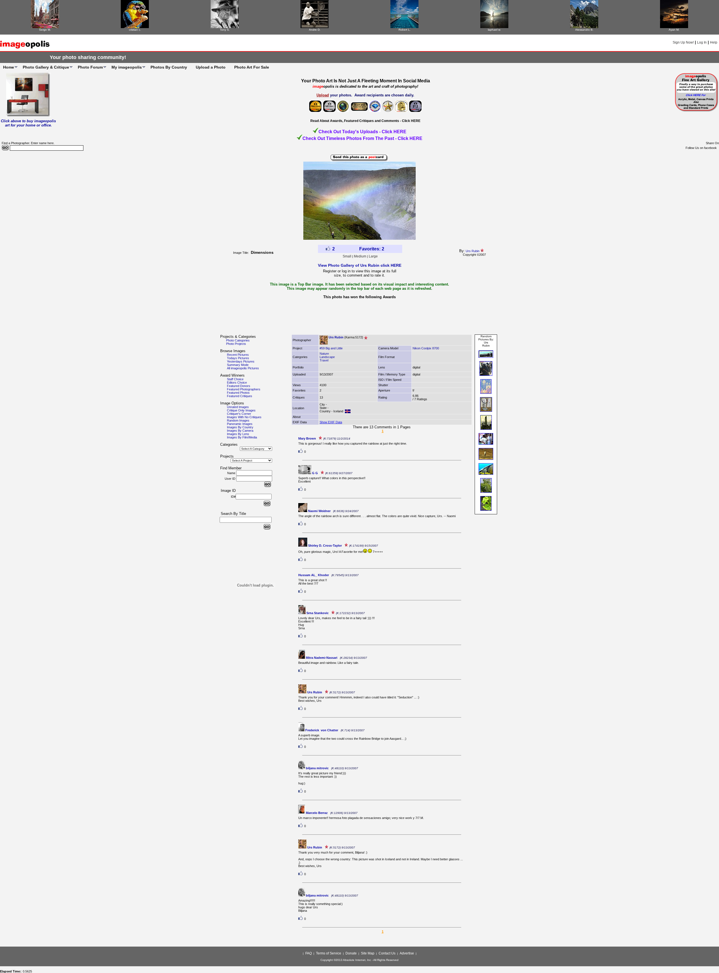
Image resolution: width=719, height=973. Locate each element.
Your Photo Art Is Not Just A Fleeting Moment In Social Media (365, 80)
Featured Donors (238, 386)
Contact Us (387, 953)
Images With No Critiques (244, 417)
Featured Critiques (239, 396)
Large (373, 256)
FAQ (308, 953)
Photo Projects (236, 343)
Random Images (238, 420)
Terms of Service (328, 953)
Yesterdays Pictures (240, 361)
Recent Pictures (238, 354)
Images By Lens (238, 434)
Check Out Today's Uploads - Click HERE (362, 131)
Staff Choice (235, 379)
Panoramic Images (239, 424)
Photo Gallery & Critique (46, 67)
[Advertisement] (359, 318)
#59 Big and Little (331, 348)
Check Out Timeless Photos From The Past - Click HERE (362, 138)
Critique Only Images (241, 410)
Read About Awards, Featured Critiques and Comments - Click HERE (365, 121)
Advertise (407, 953)
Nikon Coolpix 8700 (426, 348)
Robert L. (405, 29)
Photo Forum (90, 67)
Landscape (327, 357)
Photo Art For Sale (251, 67)
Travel (324, 360)
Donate (351, 953)
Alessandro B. (584, 29)
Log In (702, 42)
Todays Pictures (238, 358)
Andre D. (314, 29)
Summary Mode (238, 364)
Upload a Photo (211, 67)
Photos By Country (169, 67)
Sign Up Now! (683, 42)
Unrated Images (238, 407)
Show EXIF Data (331, 422)
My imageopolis (127, 67)
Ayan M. (674, 29)
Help (713, 42)
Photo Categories (238, 340)
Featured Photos (238, 392)
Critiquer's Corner (239, 413)
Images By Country (240, 427)
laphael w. (494, 29)
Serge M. (45, 29)
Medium (360, 256)
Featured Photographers (243, 389)
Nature (324, 353)
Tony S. (225, 29)
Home (8, 67)
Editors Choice (237, 382)
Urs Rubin (472, 251)
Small (347, 256)
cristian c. (135, 29)
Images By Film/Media (242, 437)
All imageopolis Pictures (243, 368)
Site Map (367, 953)
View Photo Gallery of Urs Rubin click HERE (359, 265)
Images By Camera (240, 430)
